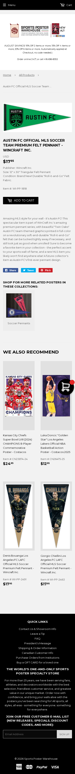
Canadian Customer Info (37, 652)
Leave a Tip (37, 633)
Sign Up (64, 734)
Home (7, 75)
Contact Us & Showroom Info (37, 629)
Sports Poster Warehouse (41, 758)
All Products (26, 75)
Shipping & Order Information (37, 648)
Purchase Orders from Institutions (37, 657)
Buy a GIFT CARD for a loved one (38, 662)
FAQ (37, 638)
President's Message (37, 643)
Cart (69, 5)
